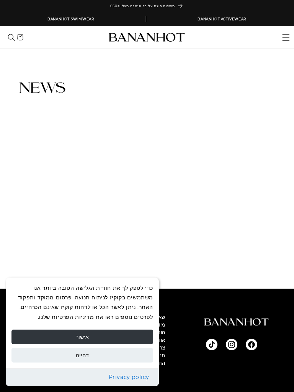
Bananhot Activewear (222, 19)
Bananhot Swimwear (70, 19)
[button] (282, 37)
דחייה (82, 355)
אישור (82, 337)
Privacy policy (129, 377)
